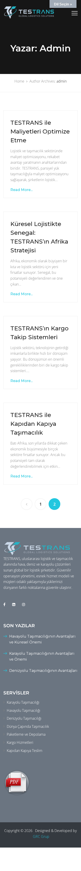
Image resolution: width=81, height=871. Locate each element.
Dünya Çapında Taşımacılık (28, 726)
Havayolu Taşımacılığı (23, 710)
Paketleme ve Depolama (26, 734)
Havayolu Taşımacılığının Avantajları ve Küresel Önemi (42, 639)
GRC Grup (41, 836)
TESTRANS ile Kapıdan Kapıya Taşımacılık (33, 423)
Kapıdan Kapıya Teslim (24, 750)
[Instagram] (24, 604)
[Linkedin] (14, 604)
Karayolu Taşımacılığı (23, 702)
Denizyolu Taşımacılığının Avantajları (43, 670)
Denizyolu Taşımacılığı (24, 718)
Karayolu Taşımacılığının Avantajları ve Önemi (41, 656)
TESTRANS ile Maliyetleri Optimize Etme (40, 131)
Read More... (21, 190)
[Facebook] (4, 604)
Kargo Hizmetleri (20, 742)
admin (61, 81)
